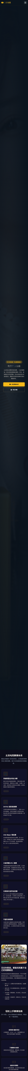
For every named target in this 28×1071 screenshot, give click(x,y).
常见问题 (15, 390)
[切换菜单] (25, 2)
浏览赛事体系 (15, 384)
